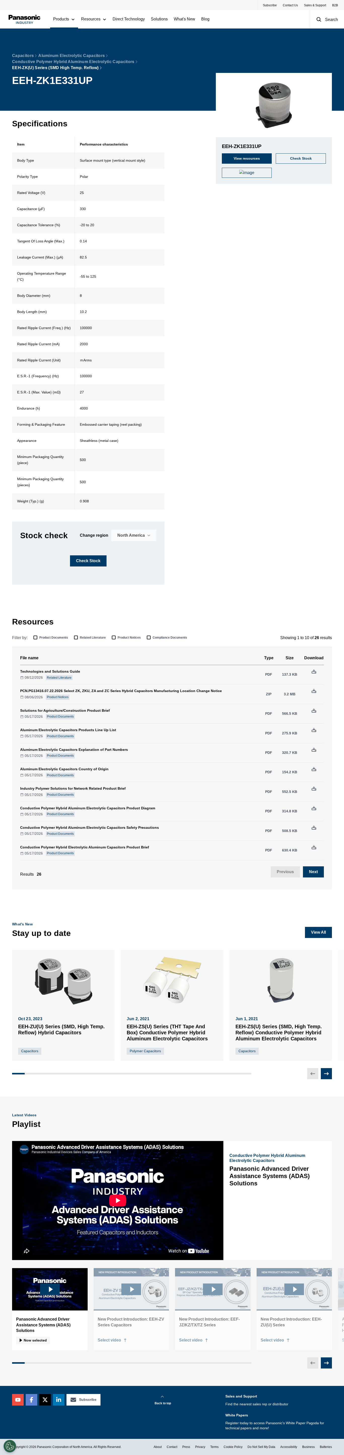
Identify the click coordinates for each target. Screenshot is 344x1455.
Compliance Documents (170, 637)
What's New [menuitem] (184, 19)
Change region (94, 535)
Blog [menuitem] (205, 19)
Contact (172, 1447)
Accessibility (288, 1447)
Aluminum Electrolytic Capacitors (71, 55)
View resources (247, 158)
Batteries (326, 1447)
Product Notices (129, 637)
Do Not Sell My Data (261, 1447)
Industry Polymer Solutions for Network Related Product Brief (73, 788)
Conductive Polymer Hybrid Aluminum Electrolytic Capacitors (73, 62)
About (158, 1447)
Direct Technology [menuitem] (129, 19)
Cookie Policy (233, 1447)
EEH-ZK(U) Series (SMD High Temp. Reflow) (55, 68)
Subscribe (270, 5)
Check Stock (88, 561)
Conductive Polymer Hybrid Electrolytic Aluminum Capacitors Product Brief (84, 847)
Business (308, 1447)
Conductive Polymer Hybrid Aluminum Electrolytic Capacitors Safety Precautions (89, 827)
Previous (285, 872)
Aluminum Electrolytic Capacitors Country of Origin (64, 769)
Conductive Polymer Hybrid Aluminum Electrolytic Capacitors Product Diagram (87, 808)
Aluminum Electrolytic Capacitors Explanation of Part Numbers (74, 750)
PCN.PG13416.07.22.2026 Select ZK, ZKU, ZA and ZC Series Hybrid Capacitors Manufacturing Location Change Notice (121, 691)
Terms (214, 1447)
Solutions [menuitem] (159, 19)
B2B (335, 5)
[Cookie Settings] (10, 1446)
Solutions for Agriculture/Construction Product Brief (65, 710)
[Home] (24, 19)
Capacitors (23, 55)
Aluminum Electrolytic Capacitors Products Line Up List (68, 730)
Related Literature (93, 637)
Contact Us (290, 5)
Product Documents (53, 637)
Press (186, 1447)
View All (318, 932)
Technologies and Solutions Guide (50, 671)
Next (313, 872)
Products (61, 19)
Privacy (200, 1447)
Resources (90, 19)
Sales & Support (315, 5)
